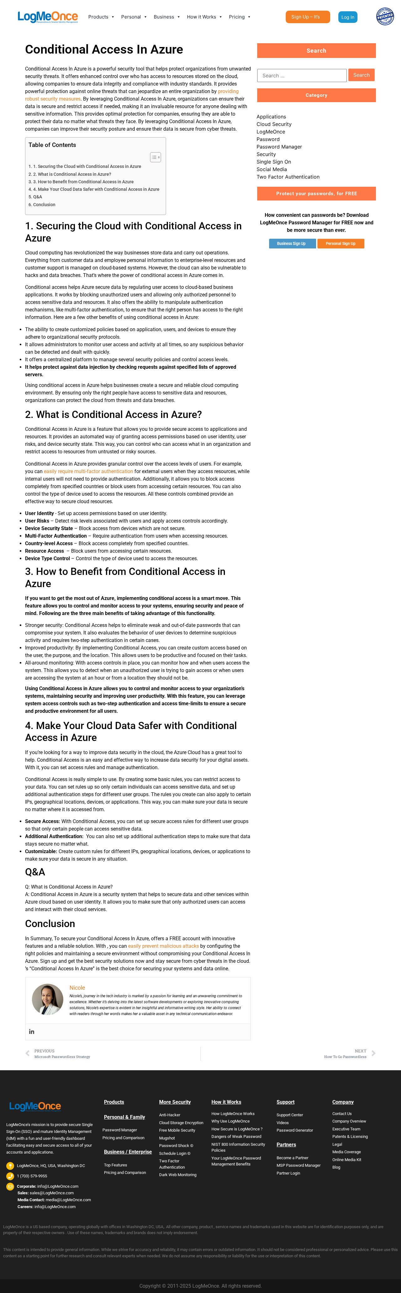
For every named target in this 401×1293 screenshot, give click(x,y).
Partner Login (288, 1173)
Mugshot (167, 1138)
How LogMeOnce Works (233, 1113)
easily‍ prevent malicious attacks (163, 946)
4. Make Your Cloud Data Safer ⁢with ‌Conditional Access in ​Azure (96, 189)
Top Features (115, 1165)
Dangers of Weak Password (236, 1136)
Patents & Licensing (350, 1136)
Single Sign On (274, 162)
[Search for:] (302, 75)
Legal (337, 1144)
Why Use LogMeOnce (230, 1121)
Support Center (290, 1115)
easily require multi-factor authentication (88, 471)
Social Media (272, 169)
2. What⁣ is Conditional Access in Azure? (72, 174)
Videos (283, 1122)
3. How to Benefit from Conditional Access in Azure (83, 182)
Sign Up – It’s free (305, 18)
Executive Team (346, 1129)
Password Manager (279, 146)
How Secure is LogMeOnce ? (237, 1129)
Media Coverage (346, 1152)
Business (164, 17)
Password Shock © (176, 1145)
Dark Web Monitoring (177, 1174)
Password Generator (295, 1130)
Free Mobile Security (177, 1130)
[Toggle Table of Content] (152, 157)
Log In (347, 17)
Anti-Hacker (169, 1115)
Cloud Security (274, 124)
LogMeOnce (271, 131)
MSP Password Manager (298, 1165)
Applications (271, 116)
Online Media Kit (346, 1159)
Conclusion (44, 204)
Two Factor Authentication (288, 177)
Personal (131, 17)
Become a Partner (292, 1157)
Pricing (237, 17)
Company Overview (349, 1121)
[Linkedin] (31, 1032)
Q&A (37, 197)
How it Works (201, 17)
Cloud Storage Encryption (181, 1122)
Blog (336, 1167)
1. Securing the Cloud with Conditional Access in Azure (87, 166)
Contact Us (342, 1113)
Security (266, 154)
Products (98, 17)
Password (268, 139)
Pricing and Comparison (123, 1137)
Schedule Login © (174, 1153)
